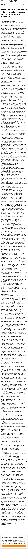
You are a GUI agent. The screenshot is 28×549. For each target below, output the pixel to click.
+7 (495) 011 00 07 (5, 533)
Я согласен (14, 546)
